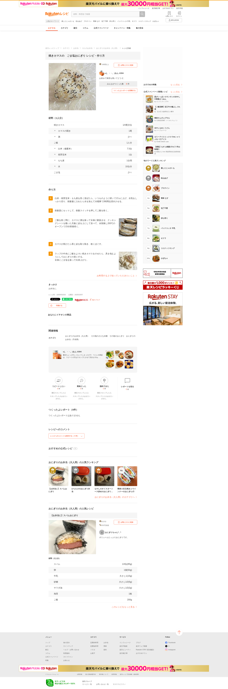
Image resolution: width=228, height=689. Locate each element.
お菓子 (92, 653)
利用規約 (66, 653)
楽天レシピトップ (52, 48)
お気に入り (169, 16)
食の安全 (139, 28)
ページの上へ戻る (179, 632)
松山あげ (79, 21)
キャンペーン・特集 (122, 28)
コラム (85, 28)
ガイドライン (68, 657)
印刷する (59, 305)
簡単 (105, 646)
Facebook (171, 643)
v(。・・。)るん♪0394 (72, 352)
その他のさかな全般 (99, 336)
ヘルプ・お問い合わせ (71, 650)
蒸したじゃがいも (67, 21)
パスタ (92, 650)
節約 (105, 650)
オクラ (134, 21)
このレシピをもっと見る (123, 607)
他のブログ (96, 300)
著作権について (103, 674)
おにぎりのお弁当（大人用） (107, 48)
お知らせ (66, 660)
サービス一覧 (87, 684)
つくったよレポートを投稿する (124, 90)
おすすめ (51, 28)
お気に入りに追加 (127, 65)
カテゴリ (64, 28)
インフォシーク (143, 8)
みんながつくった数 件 (118, 84)
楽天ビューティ (125, 650)
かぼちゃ (156, 21)
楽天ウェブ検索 (141, 646)
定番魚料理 (94, 646)
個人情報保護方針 (90, 674)
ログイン (179, 16)
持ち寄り (112, 21)
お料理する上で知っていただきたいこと (116, 276)
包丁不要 (104, 21)
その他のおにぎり (117, 336)
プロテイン (88, 21)
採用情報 (114, 674)
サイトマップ (68, 646)
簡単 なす (96, 21)
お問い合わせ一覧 (102, 684)
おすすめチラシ (168, 8)
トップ (47, 643)
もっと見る (175, 85)
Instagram (171, 650)
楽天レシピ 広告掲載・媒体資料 (129, 674)
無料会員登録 (175, 20)
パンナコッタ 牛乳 (123, 21)
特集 (47, 660)
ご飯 (56, 143)
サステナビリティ (119, 684)
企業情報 (79, 674)
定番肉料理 (94, 643)
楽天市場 (179, 8)
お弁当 (76, 48)
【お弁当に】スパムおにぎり (64, 515)
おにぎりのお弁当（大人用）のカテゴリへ (115, 497)
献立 (75, 28)
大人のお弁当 (87, 48)
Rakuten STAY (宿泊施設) (145, 650)
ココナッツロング (144, 21)
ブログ (138, 643)
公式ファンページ (101, 28)
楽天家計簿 (156, 8)
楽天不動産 (123, 646)
